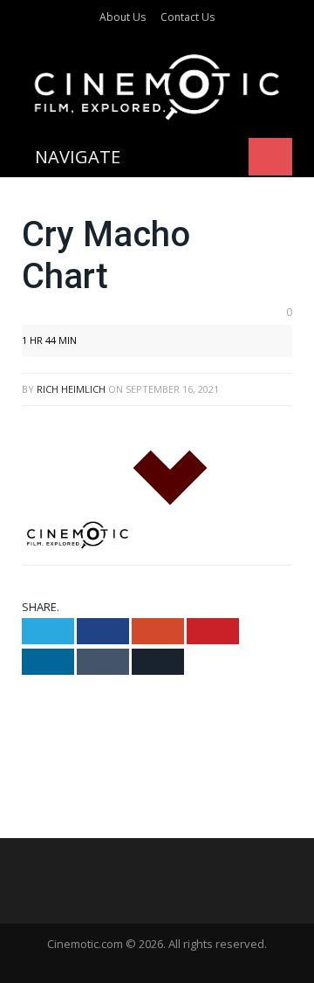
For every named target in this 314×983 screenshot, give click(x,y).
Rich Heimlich (71, 388)
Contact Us (187, 17)
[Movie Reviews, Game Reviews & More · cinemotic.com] (157, 84)
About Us (122, 17)
